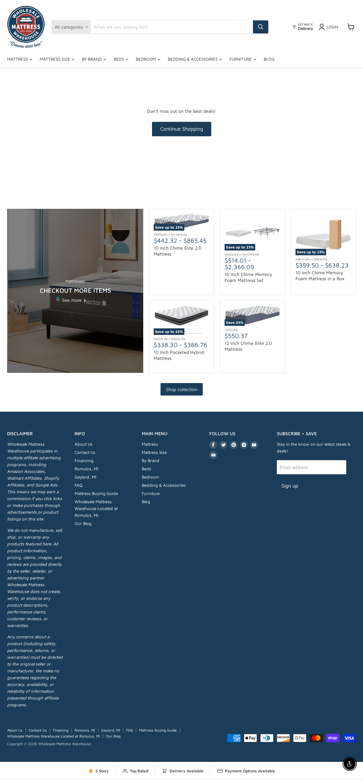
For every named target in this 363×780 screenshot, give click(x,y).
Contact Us (85, 452)
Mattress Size (55, 59)
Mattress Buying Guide (96, 493)
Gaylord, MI (85, 477)
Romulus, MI (86, 468)
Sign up (289, 486)
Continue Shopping (181, 129)
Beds (119, 59)
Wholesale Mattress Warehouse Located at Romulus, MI (96, 508)
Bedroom (146, 59)
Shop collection (181, 389)
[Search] (260, 26)
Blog (269, 59)
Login (332, 26)
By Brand (92, 59)
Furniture (241, 59)
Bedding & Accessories (193, 59)
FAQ (79, 485)
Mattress (18, 59)
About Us (83, 444)
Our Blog (83, 523)
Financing (84, 460)
